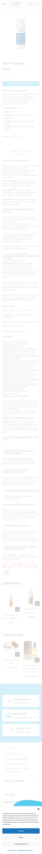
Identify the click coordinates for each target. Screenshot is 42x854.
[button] (38, 809)
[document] (21, 427)
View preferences (21, 844)
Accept (21, 831)
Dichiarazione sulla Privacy (25, 850)
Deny (21, 837)
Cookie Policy (12, 850)
